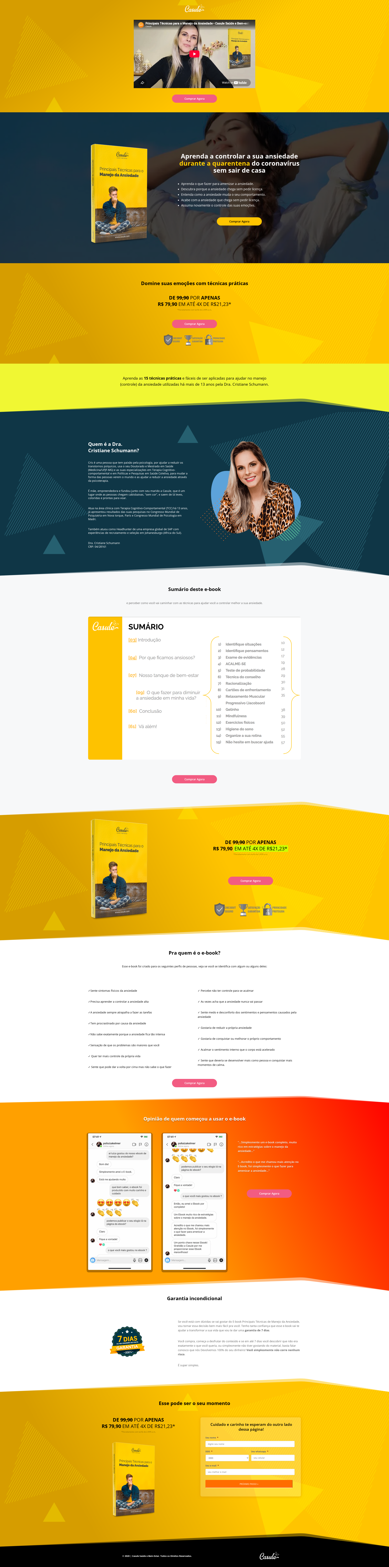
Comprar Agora (194, 98)
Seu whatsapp (259, 1451)
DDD (208, 1451)
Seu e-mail (212, 1465)
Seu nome (211, 1437)
